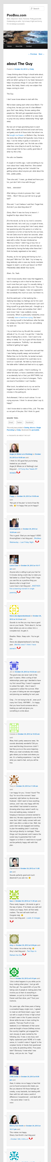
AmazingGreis (15, 529)
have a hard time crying (24, 317)
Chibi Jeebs (14, 1076)
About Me (19, 46)
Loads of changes (33, 918)
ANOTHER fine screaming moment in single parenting (25, 589)
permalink (35, 430)
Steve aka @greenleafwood (20, 616)
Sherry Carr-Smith (16, 1125)
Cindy (32, 69)
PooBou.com (16, 15)
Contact (29, 46)
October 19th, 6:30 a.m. (20, 1139)
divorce (33, 427)
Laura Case (14, 565)
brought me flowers (16, 135)
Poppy (12, 496)
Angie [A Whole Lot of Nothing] (21, 454)
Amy (11, 945)
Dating (26, 427)
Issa (11, 901)
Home (9, 46)
